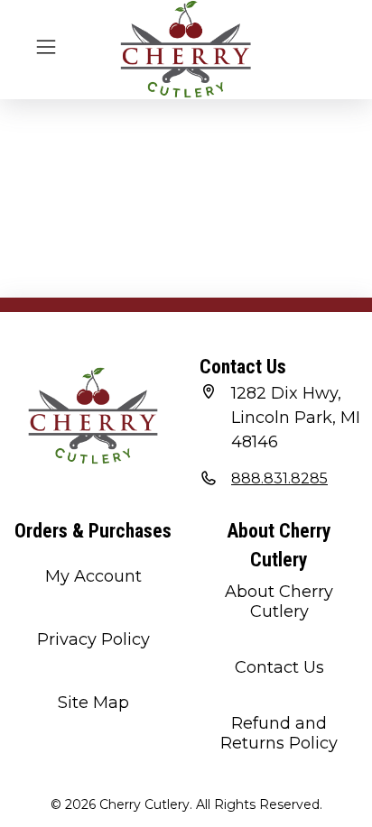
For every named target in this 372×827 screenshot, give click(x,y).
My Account (93, 576)
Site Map (93, 702)
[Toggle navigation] (46, 45)
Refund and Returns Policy (279, 733)
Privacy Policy (93, 639)
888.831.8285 (279, 478)
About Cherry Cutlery (279, 601)
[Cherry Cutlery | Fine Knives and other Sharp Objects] (186, 49)
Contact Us (279, 667)
